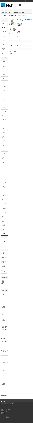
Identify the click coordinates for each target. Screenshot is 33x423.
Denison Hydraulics (3, 169)
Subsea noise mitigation (3, 233)
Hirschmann (4, 119)
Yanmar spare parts (4, 216)
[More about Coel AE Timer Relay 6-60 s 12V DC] (3, 282)
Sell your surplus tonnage (19, 12)
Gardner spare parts (4, 204)
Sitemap (7, 417)
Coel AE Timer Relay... (4, 284)
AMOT (3, 229)
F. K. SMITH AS (4, 137)
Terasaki (3, 116)
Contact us (27, 0)
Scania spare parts (4, 53)
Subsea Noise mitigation (7, 12)
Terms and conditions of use (8, 416)
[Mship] (5, 5)
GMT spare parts (3, 42)
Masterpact (2, 258)
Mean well (3, 79)
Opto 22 (3, 187)
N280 (2, 270)
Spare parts (19, 9)
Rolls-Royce (4, 87)
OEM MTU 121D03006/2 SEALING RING (4, 389)
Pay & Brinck (3, 253)
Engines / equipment (11, 9)
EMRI (3, 186)
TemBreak (2, 265)
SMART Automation (3, 155)
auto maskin (3, 266)
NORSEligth (4, 102)
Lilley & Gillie (4, 128)
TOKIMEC (3, 132)
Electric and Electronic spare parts (12, 15)
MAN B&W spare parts (3, 35)
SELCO (3, 166)
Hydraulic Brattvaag (3, 67)
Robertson (3, 65)
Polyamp (3, 99)
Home (7, 411)
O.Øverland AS (4, 149)
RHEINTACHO (4, 153)
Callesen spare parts (4, 55)
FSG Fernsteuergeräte (4, 176)
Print (19, 36)
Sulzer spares (4, 212)
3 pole (5, 262)
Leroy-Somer (4, 111)
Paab (3, 78)
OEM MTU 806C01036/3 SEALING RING (4, 375)
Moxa (3, 161)
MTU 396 (2, 262)
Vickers (3, 98)
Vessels (3, 9)
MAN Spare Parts (3, 228)
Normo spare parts (4, 209)
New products (4, 290)
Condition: (18, 25)
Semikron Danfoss (3, 144)
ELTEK (3, 191)
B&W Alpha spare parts (3, 48)
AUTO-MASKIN (4, 74)
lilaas (3, 240)
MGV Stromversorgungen (4, 127)
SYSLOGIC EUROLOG (3, 134)
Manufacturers (4, 236)
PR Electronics (4, 182)
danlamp (3, 183)
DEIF (3, 124)
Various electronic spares (4, 104)
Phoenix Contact (3, 115)
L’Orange (3, 207)
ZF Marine (3, 241)
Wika (3, 112)
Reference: (18, 23)
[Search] (20, 5)
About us (7, 412)
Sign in (31, 0)
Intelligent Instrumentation (4, 141)
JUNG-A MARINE (3, 158)
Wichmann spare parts (3, 225)
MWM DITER (4, 211)
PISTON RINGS (3, 221)
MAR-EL (3, 61)
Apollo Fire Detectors (3, 194)
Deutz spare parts (4, 45)
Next (9, 33)
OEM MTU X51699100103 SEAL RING (4, 312)
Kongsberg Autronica (3, 63)
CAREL (3, 108)
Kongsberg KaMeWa (3, 94)
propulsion (2, 261)
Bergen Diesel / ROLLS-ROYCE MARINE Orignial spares (4, 197)
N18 (1, 256)
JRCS (3, 95)
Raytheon (3, 178)
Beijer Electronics (3, 121)
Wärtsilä (6, 257)
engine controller (3, 271)
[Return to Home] (2, 15)
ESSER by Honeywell (3, 190)
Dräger (3, 165)
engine (6, 261)
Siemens (3, 107)
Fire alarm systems (3, 130)
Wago (3, 179)
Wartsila (3, 90)
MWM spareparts (3, 50)
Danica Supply (4, 91)
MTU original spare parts (4, 29)
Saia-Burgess (4, 86)
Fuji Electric (4, 170)
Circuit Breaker (3, 274)
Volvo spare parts (4, 201)
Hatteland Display (3, 218)
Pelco (3, 174)
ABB (3, 123)
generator (2, 257)
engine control (3, 267)
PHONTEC (3, 70)
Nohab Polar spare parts (4, 40)
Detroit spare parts (4, 32)
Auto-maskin (3, 252)
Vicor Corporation (3, 146)
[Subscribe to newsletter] (13, 403)
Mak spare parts (3, 37)
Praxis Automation (3, 83)
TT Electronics (4, 162)
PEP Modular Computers (4, 172)
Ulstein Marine (4, 69)
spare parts (4, 256)
